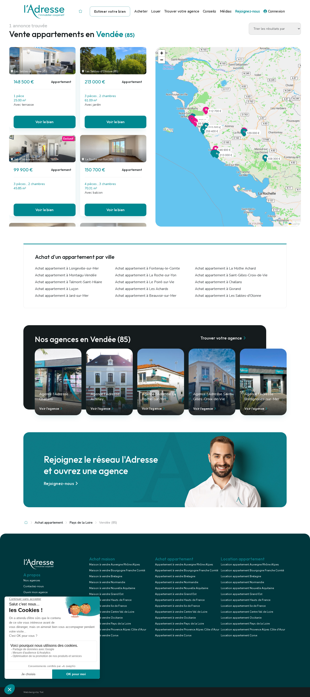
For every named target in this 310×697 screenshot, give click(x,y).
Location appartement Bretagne (241, 576)
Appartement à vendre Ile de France (177, 606)
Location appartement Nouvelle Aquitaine (247, 588)
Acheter (141, 11)
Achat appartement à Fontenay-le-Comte (147, 268)
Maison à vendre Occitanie (106, 618)
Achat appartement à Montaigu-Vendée (66, 275)
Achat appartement (49, 522)
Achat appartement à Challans (218, 282)
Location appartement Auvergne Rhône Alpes (250, 564)
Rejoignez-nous (247, 11)
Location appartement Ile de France (243, 606)
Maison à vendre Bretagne (105, 576)
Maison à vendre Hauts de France (110, 600)
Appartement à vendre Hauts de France (179, 600)
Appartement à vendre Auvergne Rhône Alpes (184, 564)
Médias (225, 11)
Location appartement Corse (239, 635)
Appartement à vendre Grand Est (176, 594)
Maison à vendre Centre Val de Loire (111, 612)
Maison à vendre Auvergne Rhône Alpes (114, 564)
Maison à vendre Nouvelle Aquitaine (112, 588)
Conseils (209, 11)
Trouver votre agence (181, 11)
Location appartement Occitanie (241, 618)
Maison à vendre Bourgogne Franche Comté (117, 570)
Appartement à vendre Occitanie (175, 618)
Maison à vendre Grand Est (106, 594)
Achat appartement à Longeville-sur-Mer (67, 268)
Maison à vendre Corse (103, 635)
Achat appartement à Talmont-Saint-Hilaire (68, 282)
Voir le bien (44, 122)
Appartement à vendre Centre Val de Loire (181, 612)
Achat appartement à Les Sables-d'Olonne (228, 295)
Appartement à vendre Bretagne (175, 576)
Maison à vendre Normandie (107, 582)
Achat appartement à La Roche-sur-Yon (145, 275)
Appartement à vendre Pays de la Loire (179, 623)
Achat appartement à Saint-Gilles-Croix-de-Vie (231, 275)
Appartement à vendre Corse (173, 635)
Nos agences (31, 580)
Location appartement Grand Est (241, 594)
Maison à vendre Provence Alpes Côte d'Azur (117, 629)
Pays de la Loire (81, 522)
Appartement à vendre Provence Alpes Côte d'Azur (187, 629)
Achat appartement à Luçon (56, 289)
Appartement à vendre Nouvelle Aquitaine (181, 588)
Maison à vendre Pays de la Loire (110, 623)
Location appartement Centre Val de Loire (247, 612)
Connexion (276, 11)
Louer (156, 11)
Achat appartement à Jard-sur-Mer (62, 295)
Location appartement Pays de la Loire (245, 623)
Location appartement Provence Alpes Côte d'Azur (253, 629)
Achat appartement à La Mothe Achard (225, 268)
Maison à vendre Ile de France (108, 606)
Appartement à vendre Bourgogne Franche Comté (186, 570)
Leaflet (295, 224)
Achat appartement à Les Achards (141, 289)
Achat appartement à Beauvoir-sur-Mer (145, 295)
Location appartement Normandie (242, 582)
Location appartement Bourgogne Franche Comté (252, 570)
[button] (217, 157)
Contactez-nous (33, 586)
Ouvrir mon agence (35, 592)
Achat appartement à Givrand (218, 289)
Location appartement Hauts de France (245, 600)
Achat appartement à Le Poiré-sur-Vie (144, 282)
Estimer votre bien (110, 11)
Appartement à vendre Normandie (176, 582)
